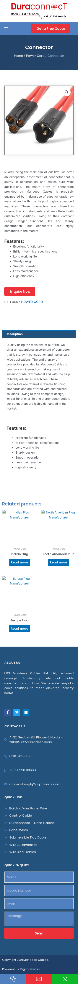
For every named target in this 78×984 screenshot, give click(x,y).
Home (18, 56)
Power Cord (35, 56)
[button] (5, 28)
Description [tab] (14, 334)
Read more (19, 562)
